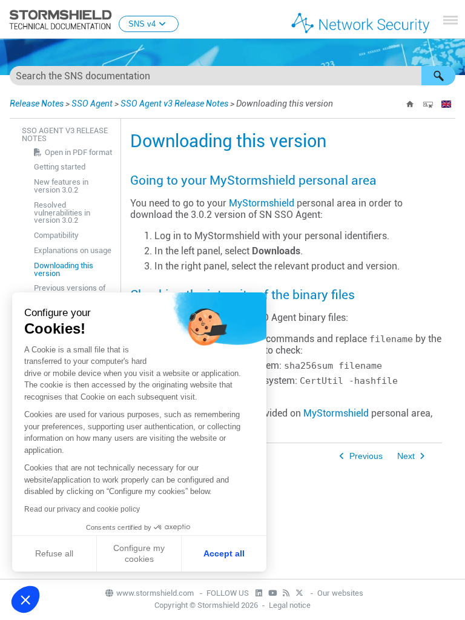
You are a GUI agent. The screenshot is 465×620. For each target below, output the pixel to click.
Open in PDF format (78, 152)
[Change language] (446, 104)
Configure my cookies (139, 553)
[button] (438, 75)
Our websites (340, 593)
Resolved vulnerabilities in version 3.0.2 (62, 212)
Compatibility (56, 235)
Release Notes (37, 103)
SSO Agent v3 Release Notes (174, 103)
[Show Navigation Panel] (450, 20)
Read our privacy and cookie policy (82, 509)
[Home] (410, 104)
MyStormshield (261, 203)
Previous (366, 456)
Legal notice (290, 605)
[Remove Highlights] (428, 104)
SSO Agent (92, 103)
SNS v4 (142, 23)
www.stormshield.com (156, 593)
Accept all (224, 553)
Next (406, 456)
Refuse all (54, 553)
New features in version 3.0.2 (61, 185)
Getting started (59, 166)
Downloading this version (63, 269)
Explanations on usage (72, 250)
